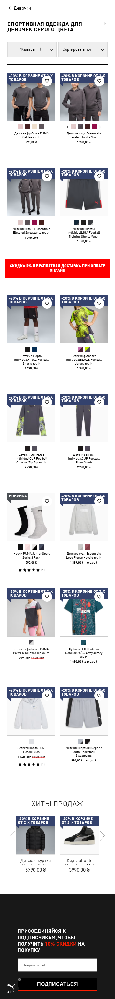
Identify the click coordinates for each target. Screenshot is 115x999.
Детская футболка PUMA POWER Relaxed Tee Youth (31, 651)
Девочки (22, 8)
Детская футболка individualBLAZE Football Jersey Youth (84, 359)
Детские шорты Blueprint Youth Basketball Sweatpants (84, 751)
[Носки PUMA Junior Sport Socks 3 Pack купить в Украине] (31, 517)
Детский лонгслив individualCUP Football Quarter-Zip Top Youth (31, 458)
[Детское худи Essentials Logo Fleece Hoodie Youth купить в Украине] (84, 517)
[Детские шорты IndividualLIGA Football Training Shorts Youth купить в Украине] (84, 192)
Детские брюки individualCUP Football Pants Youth (84, 458)
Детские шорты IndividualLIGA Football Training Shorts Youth (83, 232)
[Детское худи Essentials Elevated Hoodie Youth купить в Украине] (84, 97)
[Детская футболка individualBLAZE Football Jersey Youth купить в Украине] (84, 319)
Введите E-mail (34, 965)
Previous (68, 127)
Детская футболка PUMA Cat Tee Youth (31, 135)
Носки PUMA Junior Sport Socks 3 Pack (31, 555)
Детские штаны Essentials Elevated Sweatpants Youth (31, 230)
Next (100, 127)
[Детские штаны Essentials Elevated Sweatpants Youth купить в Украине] (31, 192)
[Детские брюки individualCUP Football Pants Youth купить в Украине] (84, 418)
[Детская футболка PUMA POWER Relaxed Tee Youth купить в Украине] (31, 612)
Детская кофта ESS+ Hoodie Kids (31, 749)
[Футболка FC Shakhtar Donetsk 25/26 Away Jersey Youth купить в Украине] (84, 612)
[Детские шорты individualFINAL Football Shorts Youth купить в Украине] (31, 319)
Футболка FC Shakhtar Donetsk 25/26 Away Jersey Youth (83, 652)
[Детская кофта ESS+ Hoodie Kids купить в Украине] (31, 711)
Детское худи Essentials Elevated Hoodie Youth (84, 135)
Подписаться (57, 984)
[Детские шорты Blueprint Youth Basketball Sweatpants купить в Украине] (84, 711)
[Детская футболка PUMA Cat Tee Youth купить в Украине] (31, 97)
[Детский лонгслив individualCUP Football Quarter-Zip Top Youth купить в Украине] (31, 418)
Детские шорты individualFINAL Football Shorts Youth (31, 359)
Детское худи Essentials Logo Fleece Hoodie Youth (83, 555)
